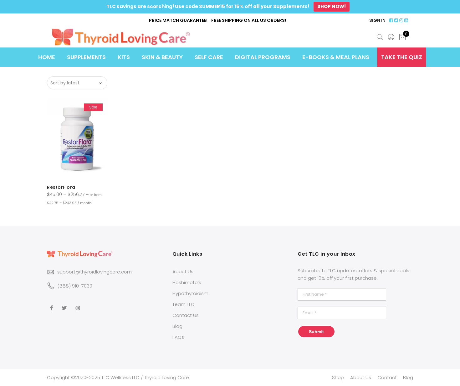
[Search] (380, 37)
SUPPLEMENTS (86, 57)
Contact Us (185, 315)
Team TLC (183, 304)
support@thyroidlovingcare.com (94, 271)
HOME (46, 57)
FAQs (178, 337)
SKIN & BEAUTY (162, 57)
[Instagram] (79, 304)
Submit (316, 331)
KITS (124, 57)
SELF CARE (209, 57)
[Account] (391, 37)
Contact (387, 377)
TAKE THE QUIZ (401, 57)
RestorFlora (61, 187)
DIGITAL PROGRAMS (262, 57)
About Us (182, 271)
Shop (338, 377)
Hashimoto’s (186, 282)
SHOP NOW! (331, 6)
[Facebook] (52, 304)
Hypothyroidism (190, 293)
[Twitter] (65, 304)
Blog (177, 326)
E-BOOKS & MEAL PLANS (335, 57)
